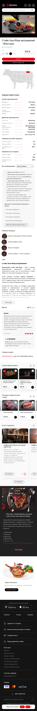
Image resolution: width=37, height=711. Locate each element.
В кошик (18, 59)
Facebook (7, 614)
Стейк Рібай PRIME (8, 412)
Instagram (30, 614)
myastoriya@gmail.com (10, 676)
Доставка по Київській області (12, 658)
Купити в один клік (18, 62)
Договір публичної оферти (11, 661)
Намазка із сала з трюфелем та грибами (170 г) (26, 383)
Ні (27, 706)
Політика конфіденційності (11, 664)
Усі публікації (19, 481)
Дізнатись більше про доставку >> (16, 225)
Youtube (18, 614)
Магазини (6, 650)
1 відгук (8, 33)
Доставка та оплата (9, 653)
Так (22, 706)
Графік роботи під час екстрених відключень (15, 446)
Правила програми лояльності (12, 667)
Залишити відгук (11, 590)
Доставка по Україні (9, 656)
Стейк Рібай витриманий (26, 412)
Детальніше (9, 474)
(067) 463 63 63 (20, 694)
